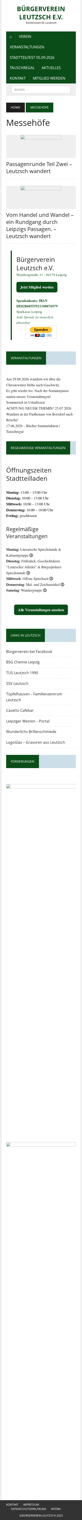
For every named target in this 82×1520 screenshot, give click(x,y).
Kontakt (18, 78)
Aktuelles (51, 67)
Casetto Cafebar (20, 710)
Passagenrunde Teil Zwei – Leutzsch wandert (39, 167)
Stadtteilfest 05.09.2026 (32, 57)
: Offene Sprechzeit (29, 578)
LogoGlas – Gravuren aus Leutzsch (35, 742)
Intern (56, 1509)
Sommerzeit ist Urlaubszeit (25, 402)
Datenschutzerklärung (28, 1509)
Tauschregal (22, 67)
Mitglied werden (49, 78)
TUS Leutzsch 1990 (22, 672)
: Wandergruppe (26, 590)
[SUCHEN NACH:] (41, 89)
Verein (25, 36)
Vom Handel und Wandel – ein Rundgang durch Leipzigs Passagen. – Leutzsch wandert (40, 225)
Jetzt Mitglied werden (37, 287)
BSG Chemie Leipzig (23, 662)
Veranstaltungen (27, 46)
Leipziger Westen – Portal (27, 721)
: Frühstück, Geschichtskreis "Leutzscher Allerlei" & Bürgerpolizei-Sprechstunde (34, 567)
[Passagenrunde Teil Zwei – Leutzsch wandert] (41, 155)
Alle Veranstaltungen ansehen (41, 609)
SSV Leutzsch (17, 683)
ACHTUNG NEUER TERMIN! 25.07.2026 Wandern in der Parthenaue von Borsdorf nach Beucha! (39, 414)
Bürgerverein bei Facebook (29, 651)
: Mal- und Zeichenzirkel (35, 584)
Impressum (31, 1505)
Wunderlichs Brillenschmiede (31, 731)
